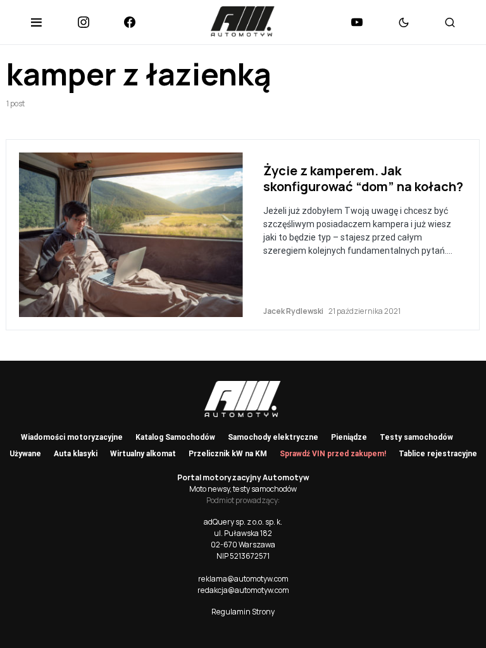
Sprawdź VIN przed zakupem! (333, 453)
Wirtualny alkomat (143, 453)
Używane (25, 453)
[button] (36, 22)
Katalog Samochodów (175, 437)
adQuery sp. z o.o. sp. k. (243, 521)
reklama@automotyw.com (243, 578)
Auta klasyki (75, 453)
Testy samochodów (416, 437)
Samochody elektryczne (273, 437)
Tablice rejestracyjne (438, 453)
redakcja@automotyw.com (243, 590)
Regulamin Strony (243, 611)
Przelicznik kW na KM (228, 453)
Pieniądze (349, 437)
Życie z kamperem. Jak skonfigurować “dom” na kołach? (363, 178)
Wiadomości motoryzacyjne (72, 437)
